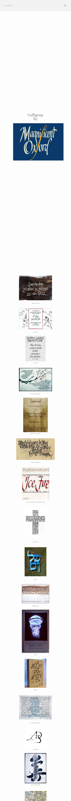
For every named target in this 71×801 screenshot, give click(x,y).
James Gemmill (8, 5)
